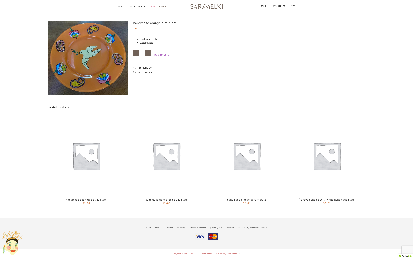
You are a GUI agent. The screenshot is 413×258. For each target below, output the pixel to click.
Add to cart (161, 54)
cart (293, 5)
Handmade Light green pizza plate (166, 199)
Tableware (149, 71)
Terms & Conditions (164, 228)
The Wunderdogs (233, 254)
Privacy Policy (216, 228)
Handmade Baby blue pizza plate (86, 199)
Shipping (181, 228)
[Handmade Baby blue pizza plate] (86, 119)
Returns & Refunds (197, 228)
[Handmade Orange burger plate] (246, 119)
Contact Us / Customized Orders (252, 228)
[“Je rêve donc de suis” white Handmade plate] (326, 119)
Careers (230, 228)
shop (263, 5)
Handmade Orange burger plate (246, 199)
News (148, 228)
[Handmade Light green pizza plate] (166, 119)
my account (278, 5)
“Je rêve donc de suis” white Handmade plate (327, 199)
